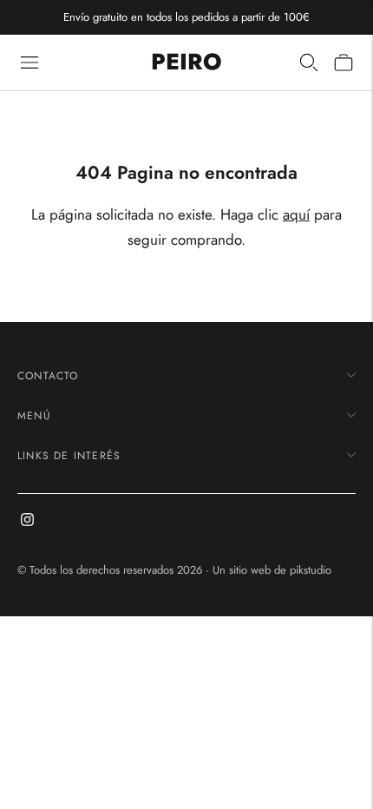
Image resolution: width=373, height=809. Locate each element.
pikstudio (310, 570)
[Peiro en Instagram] (27, 521)
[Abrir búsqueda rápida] (309, 62)
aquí (296, 214)
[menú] (29, 62)
